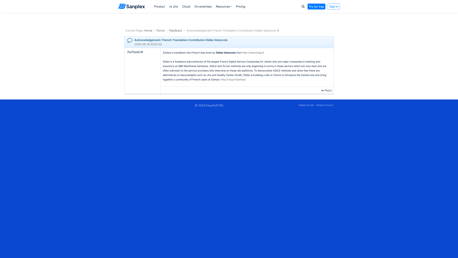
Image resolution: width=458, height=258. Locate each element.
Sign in (333, 6)
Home (148, 30)
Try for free (316, 6)
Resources (223, 6)
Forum (161, 30)
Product (159, 6)
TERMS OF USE (306, 105)
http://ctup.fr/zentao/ (233, 79)
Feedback (175, 30)
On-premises (203, 6)
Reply (328, 90)
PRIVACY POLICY (325, 105)
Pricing (240, 6)
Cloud (186, 6)
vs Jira (173, 6)
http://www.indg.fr (253, 52)
